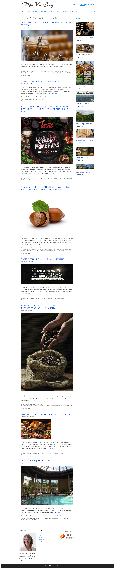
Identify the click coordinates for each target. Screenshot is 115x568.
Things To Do (38, 96)
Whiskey (64, 298)
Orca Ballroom (36, 518)
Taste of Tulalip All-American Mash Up (33, 298)
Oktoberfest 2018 (24, 99)
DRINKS (65, 11)
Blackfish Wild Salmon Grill (31, 178)
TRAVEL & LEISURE (46, 11)
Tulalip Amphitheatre (64, 518)
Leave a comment (26, 75)
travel (34, 179)
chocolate (45, 405)
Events (27, 96)
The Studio (67, 565)
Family (24, 451)
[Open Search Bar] (94, 11)
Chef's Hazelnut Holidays (67, 249)
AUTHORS (73, 11)
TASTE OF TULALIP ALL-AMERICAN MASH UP (42, 259)
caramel (52, 71)
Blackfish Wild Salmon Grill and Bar (30, 249)
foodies (30, 96)
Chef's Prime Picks (46, 178)
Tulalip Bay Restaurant (31, 406)
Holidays (34, 247)
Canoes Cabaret (30, 517)
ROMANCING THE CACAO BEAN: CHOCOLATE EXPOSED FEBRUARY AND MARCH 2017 (42, 307)
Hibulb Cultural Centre (64, 517)
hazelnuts (36, 250)
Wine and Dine (48, 96)
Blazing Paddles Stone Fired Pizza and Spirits (47, 249)
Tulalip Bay (52, 453)
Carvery (56, 71)
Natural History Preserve (28, 518)
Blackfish (24, 453)
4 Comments (25, 521)
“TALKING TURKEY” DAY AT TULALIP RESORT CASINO (46, 414)
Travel (43, 96)
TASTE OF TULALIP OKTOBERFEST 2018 (40, 81)
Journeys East (24, 72)
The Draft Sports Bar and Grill (63, 72)
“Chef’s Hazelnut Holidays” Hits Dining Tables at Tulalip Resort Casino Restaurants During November (45, 188)
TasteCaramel (53, 72)
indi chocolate (56, 405)
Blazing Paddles (40, 98)
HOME (22, 11)
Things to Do (26, 179)
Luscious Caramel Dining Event (33, 72)
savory (49, 72)
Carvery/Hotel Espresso (49, 98)
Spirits (34, 96)
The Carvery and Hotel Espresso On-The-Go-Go (48, 250)
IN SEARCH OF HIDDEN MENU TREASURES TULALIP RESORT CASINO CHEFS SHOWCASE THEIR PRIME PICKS (45, 109)
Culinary (24, 96)
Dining (24, 70)
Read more (54, 93)
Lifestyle (31, 451)
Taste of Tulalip (32, 99)
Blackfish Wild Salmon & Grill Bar (29, 71)
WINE (28, 11)
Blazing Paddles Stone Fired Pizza (44, 71)
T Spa (41, 518)
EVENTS (57, 11)
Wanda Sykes (35, 519)
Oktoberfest (67, 98)
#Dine (24, 178)
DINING (35, 11)
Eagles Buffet (66, 71)
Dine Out (28, 515)
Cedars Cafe (60, 71)
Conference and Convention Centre (46, 517)
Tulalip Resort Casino (37, 74)
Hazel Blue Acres (30, 250)
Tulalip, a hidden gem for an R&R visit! (38, 460)
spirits (24, 298)
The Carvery (45, 518)
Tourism (30, 179)
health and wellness (38, 515)
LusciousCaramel (43, 72)
